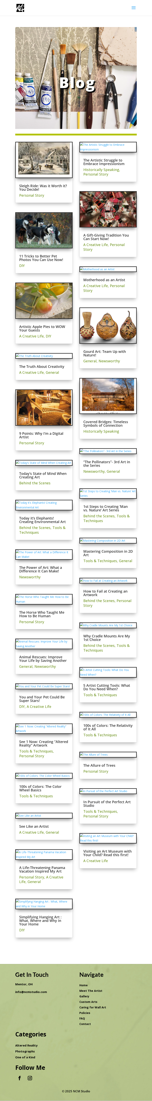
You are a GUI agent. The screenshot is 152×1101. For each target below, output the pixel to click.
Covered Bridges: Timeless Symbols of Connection (105, 423)
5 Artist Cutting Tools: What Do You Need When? (106, 687)
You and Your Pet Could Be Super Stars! (42, 699)
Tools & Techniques (36, 751)
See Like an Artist (34, 826)
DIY (22, 265)
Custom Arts (88, 1002)
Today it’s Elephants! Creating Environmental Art (42, 520)
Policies (84, 1013)
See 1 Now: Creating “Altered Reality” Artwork (43, 743)
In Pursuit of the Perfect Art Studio (107, 803)
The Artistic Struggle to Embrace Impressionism (103, 162)
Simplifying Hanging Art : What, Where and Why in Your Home (40, 920)
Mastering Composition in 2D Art (108, 553)
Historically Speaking (101, 169)
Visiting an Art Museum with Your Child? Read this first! (107, 853)
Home (83, 985)
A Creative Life (31, 336)
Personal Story (31, 195)
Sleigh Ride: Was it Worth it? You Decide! (43, 187)
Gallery (84, 996)
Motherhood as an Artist (104, 279)
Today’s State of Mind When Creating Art (42, 475)
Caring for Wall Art (92, 1007)
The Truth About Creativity (41, 366)
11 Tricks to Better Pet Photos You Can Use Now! (41, 258)
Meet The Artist (90, 991)
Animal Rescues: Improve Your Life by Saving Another (43, 659)
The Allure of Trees (99, 765)
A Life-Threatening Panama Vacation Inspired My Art (42, 869)
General (52, 372)
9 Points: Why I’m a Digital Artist (41, 435)
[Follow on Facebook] (19, 1078)
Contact (85, 1024)
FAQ (82, 1018)
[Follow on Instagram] (30, 1078)
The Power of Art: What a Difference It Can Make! (40, 569)
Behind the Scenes (34, 483)
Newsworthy (30, 577)
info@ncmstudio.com (31, 992)
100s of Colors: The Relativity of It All (108, 727)
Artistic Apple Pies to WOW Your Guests (42, 328)
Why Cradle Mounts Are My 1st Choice (106, 638)
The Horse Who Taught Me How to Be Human (41, 614)
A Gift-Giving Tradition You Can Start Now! (106, 237)
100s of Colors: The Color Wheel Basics (40, 788)
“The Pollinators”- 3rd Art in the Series (106, 463)
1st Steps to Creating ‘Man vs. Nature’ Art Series (105, 508)
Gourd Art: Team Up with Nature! (104, 353)
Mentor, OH (24, 984)
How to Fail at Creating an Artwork (105, 593)
